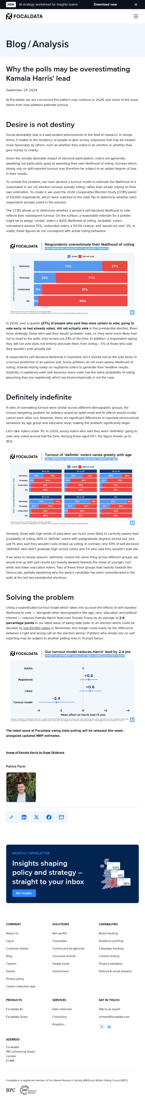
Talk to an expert (109, 1009)
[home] (24, 16)
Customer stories (17, 948)
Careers (11, 964)
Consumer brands (64, 956)
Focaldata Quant (17, 1017)
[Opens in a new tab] (102, 1027)
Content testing (109, 956)
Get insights (24, 893)
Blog (9, 956)
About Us (12, 933)
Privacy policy (15, 979)
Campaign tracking (111, 948)
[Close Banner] (136, 5)
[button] (135, 16)
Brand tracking (108, 933)
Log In (10, 941)
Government (60, 971)
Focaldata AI (14, 1009)
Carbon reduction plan (20, 986)
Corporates (59, 941)
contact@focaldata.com (114, 1017)
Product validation (111, 964)
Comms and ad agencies (68, 948)
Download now (105, 4)
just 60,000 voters (36, 628)
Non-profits (59, 933)
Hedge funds (60, 964)
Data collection (62, 1009)
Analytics (58, 1024)
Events (10, 971)
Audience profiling (111, 941)
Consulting (59, 1017)
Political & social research (115, 971)
